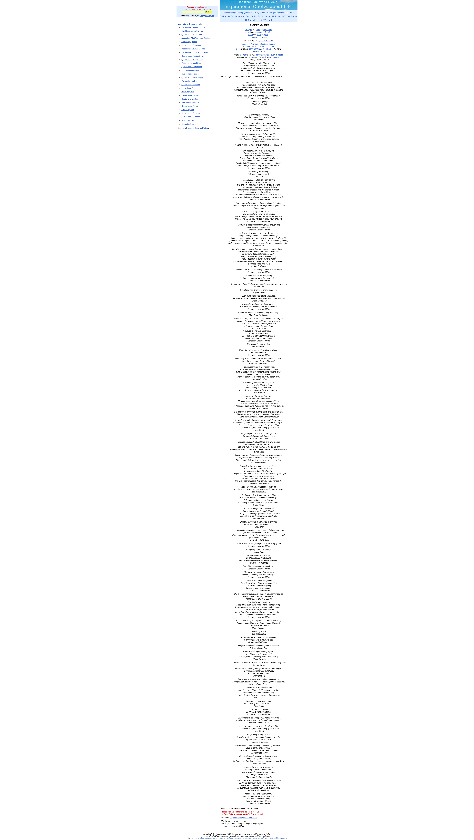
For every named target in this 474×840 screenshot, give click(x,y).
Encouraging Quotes (233, 13)
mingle (251, 57)
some (258, 55)
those (238, 49)
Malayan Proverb (259, 37)
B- (232, 16)
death (280, 55)
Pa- (288, 16)
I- (269, 16)
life (201, 16)
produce (257, 46)
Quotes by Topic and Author (197, 128)
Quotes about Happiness (191, 74)
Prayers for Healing (189, 81)
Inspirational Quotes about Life (243, 818)
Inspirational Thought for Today (193, 27)
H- (266, 16)
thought (243, 55)
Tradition (269, 40)
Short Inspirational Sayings (192, 31)
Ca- (242, 16)
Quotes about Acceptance (191, 34)
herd (258, 30)
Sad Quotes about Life (190, 102)
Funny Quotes (280, 13)
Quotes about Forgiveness (192, 59)
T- (258, 20)
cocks (268, 32)
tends (249, 46)
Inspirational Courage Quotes (193, 49)
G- (262, 16)
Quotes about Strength (190, 113)
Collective (246, 44)
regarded (256, 49)
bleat (250, 35)
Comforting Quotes (189, 42)
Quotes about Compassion (192, 45)
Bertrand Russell (259, 51)
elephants (267, 30)
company (260, 32)
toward (271, 46)
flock (259, 35)
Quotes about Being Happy (192, 77)
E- (255, 16)
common (272, 57)
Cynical (261, 40)
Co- (247, 16)
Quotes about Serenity (190, 106)
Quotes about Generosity (191, 67)
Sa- (249, 20)
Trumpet (248, 30)
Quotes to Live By (251, 13)
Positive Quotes (187, 92)
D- (252, 16)
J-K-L (274, 16)
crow (248, 32)
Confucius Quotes (188, 124)
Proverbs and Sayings (190, 95)
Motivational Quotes (189, 88)
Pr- (292, 16)
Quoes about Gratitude (190, 70)
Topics (223, 16)
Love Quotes (266, 13)
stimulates (259, 44)
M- (279, 16)
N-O (283, 16)
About (291, 13)
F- (258, 16)
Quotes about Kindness (190, 85)
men (278, 57)
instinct (272, 44)
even (273, 55)
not (250, 49)
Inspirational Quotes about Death (194, 52)
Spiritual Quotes (187, 110)
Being (237, 16)
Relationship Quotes (189, 99)
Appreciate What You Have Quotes (195, 38)
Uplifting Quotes (187, 120)
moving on (209, 16)
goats (266, 35)
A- (229, 16)
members (267, 49)
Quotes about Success (190, 117)
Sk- (254, 20)
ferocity (265, 46)
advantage (265, 55)
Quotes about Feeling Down (192, 56)
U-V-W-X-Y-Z (266, 20)
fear (252, 44)
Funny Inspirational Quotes (192, 63)
